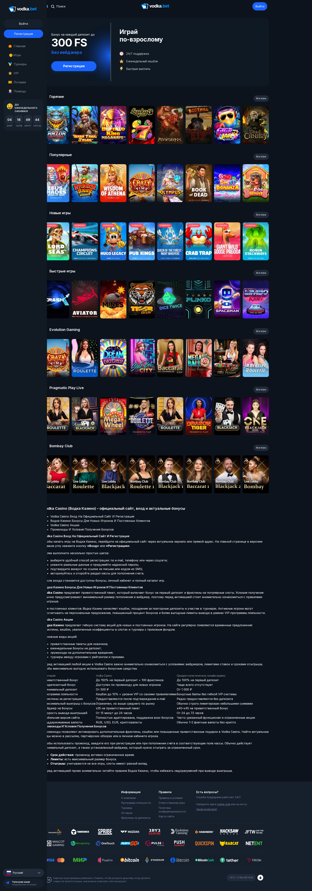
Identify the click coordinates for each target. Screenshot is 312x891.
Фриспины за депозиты (135, 817)
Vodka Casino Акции (64, 525)
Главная (19, 46)
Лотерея (20, 82)
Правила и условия (171, 797)
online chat (223, 804)
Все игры (261, 98)
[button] (23, 873)
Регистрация (23, 34)
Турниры (20, 64)
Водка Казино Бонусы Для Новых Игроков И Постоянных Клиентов (100, 521)
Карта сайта (166, 816)
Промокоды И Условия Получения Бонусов (82, 529)
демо (56, 134)
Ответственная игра (172, 802)
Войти (259, 6)
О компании (128, 797)
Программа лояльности (136, 802)
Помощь (20, 91)
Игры (15, 55)
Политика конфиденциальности (172, 809)
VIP (16, 73)
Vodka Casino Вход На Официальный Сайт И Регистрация (92, 516)
